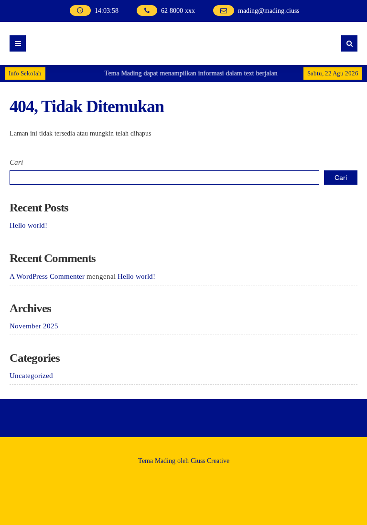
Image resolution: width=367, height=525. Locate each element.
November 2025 (34, 326)
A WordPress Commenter (47, 276)
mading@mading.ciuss (268, 10)
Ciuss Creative (210, 460)
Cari (16, 162)
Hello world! (28, 225)
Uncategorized (31, 375)
